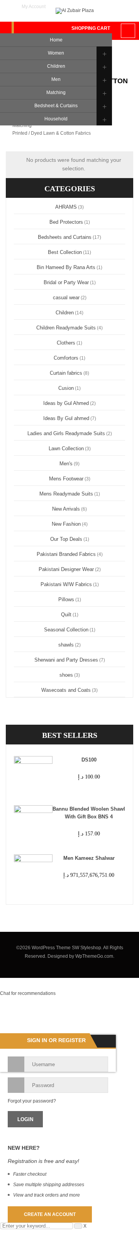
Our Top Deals (66, 539)
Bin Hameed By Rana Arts (66, 267)
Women (56, 53)
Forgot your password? (32, 1101)
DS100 (89, 760)
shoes (66, 675)
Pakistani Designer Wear (66, 569)
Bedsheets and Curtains (65, 237)
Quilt (66, 614)
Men (56, 79)
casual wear (66, 297)
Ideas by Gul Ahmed (66, 403)
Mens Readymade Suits (66, 494)
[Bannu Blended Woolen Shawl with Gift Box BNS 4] (30, 824)
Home (56, 40)
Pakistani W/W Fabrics (66, 584)
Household (56, 119)
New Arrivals (66, 509)
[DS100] (30, 775)
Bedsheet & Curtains (56, 105)
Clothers (66, 343)
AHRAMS (66, 207)
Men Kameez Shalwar (89, 858)
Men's (66, 463)
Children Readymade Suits (66, 328)
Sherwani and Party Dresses (66, 660)
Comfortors (66, 358)
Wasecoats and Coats (66, 690)
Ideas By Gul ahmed (66, 418)
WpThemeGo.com (94, 956)
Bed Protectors (66, 222)
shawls (66, 645)
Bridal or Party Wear (66, 282)
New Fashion (66, 524)
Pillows (66, 599)
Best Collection (65, 252)
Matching (56, 92)
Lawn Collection (66, 448)
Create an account (50, 1214)
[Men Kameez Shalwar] (30, 873)
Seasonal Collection (66, 630)
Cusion (66, 388)
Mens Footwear (66, 479)
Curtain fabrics (66, 373)
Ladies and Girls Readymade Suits (66, 433)
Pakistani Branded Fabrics (66, 554)
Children (56, 66)
